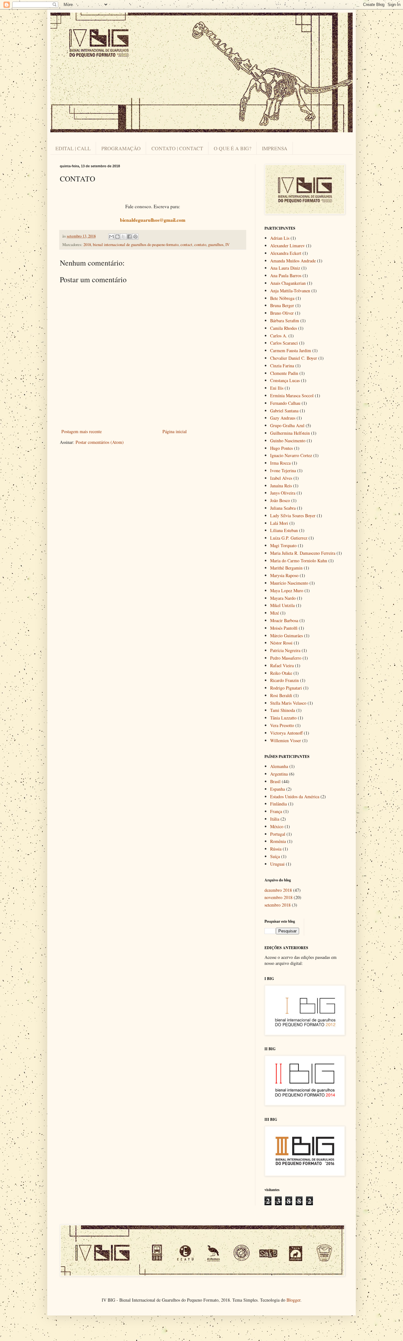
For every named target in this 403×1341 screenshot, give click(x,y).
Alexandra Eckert (285, 253)
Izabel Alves (281, 478)
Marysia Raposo (284, 575)
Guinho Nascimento (287, 441)
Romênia (278, 841)
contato (200, 244)
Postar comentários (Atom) (100, 442)
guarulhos (216, 244)
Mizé (274, 613)
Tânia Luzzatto (283, 718)
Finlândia (278, 804)
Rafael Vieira (282, 665)
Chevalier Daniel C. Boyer (293, 358)
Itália (274, 819)
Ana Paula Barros (285, 275)
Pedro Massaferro (285, 658)
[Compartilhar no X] (123, 236)
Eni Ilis (276, 388)
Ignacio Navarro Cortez (291, 455)
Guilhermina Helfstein (290, 433)
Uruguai (277, 864)
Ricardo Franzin (284, 680)
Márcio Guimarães (286, 636)
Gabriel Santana (284, 411)
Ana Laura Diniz (285, 268)
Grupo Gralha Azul (287, 425)
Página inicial (174, 431)
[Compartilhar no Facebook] (129, 236)
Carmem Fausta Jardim (290, 350)
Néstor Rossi (281, 643)
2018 (87, 244)
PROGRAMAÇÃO (121, 148)
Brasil (275, 781)
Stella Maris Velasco (288, 703)
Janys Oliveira (282, 493)
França (276, 811)
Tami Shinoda (282, 710)
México (276, 826)
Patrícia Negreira (285, 650)
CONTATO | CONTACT (177, 148)
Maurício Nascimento (289, 583)
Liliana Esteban (284, 530)
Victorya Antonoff (286, 733)
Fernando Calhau (285, 403)
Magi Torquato (283, 545)
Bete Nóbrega (282, 298)
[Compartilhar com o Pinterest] (135, 236)
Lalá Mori (279, 523)
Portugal (277, 834)
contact (186, 244)
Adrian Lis (279, 238)
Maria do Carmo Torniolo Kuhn (298, 561)
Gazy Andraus (282, 418)
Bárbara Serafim (284, 321)
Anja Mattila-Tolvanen (290, 291)
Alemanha (279, 766)
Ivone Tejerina (283, 470)
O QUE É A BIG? (232, 148)
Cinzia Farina (282, 366)
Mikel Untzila (282, 605)
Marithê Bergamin (286, 568)
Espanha (277, 789)
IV (227, 244)
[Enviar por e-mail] (111, 236)
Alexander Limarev (287, 246)
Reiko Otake (281, 673)
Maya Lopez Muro (286, 590)
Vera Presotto (282, 725)
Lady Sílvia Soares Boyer (292, 516)
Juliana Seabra (283, 508)
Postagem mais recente (81, 431)
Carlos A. (278, 336)
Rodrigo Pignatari (286, 688)
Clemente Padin (284, 373)
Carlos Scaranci (284, 343)
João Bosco (280, 500)
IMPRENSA (274, 148)
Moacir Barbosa (284, 620)
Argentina (279, 774)
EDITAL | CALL (73, 148)
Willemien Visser (285, 740)
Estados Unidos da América (294, 796)
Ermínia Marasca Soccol (292, 395)
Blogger (293, 1300)
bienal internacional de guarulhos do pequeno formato (136, 244)
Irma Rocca (280, 463)
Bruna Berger (282, 305)
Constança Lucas (285, 380)
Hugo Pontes (281, 448)
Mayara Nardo (283, 598)
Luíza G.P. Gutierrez (288, 538)
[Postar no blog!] (117, 236)
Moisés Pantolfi (284, 628)
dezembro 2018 (278, 890)
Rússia (275, 849)
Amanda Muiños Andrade (293, 261)
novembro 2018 (278, 897)
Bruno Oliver (282, 313)
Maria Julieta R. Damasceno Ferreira (302, 553)
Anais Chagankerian (288, 283)
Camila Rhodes (283, 328)
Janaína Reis (281, 486)
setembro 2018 (277, 905)
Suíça (275, 856)
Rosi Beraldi (281, 695)
